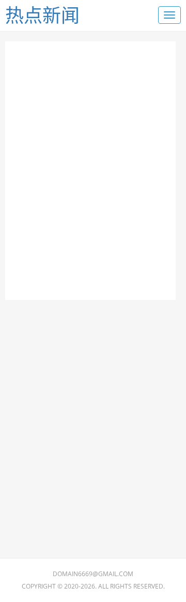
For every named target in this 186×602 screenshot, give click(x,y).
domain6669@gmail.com (93, 573)
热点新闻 (42, 15)
